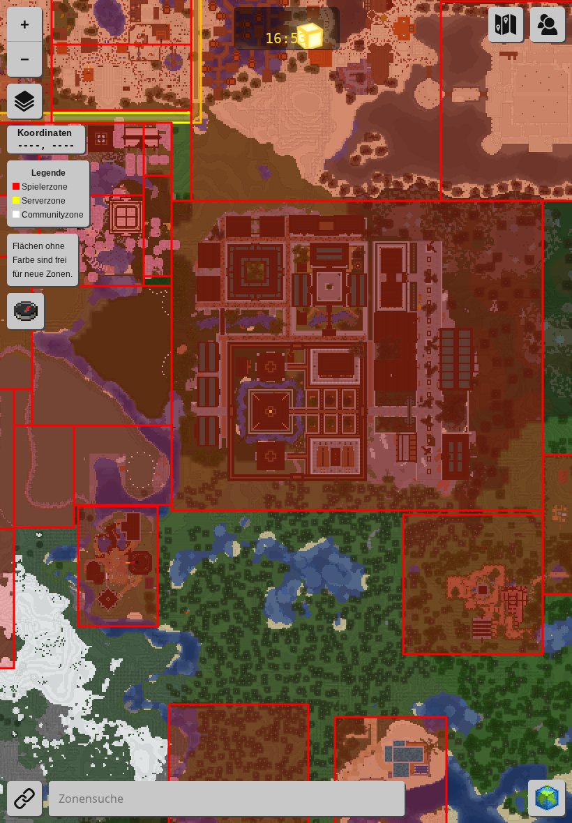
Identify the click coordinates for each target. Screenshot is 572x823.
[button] (24, 24)
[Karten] (505, 24)
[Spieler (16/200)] (547, 24)
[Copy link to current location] (24, 798)
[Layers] (24, 101)
